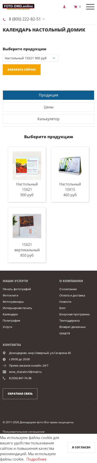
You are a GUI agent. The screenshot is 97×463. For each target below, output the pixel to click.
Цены (48, 107)
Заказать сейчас (21, 69)
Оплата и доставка (72, 295)
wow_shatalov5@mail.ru (25, 372)
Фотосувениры (13, 302)
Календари (10, 314)
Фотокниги (10, 295)
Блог (62, 308)
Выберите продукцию (24, 49)
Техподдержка (69, 320)
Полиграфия (11, 320)
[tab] (48, 95)
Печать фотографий (17, 289)
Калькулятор (48, 118)
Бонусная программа (74, 314)
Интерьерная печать (17, 308)
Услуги (7, 327)
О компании (68, 289)
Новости (65, 302)
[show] (65, 6)
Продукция (48, 95)
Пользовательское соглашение (24, 432)
